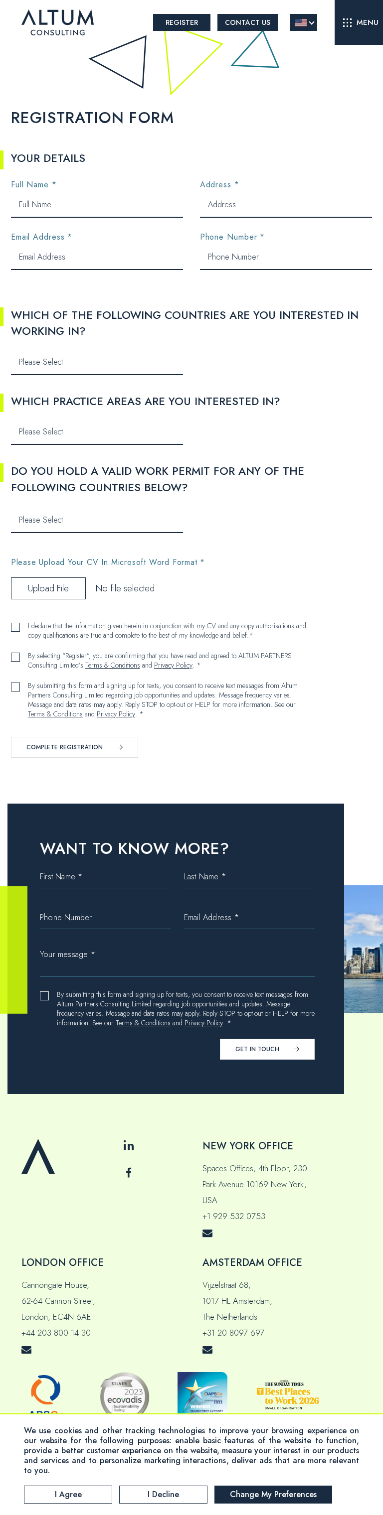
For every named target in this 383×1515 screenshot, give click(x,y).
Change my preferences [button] (273, 1494)
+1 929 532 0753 (233, 1216)
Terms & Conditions (112, 665)
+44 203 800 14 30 (56, 1333)
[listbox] (303, 22)
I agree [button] (68, 1494)
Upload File (48, 588)
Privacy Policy (173, 665)
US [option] (301, 22)
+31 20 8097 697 (233, 1333)
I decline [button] (163, 1494)
